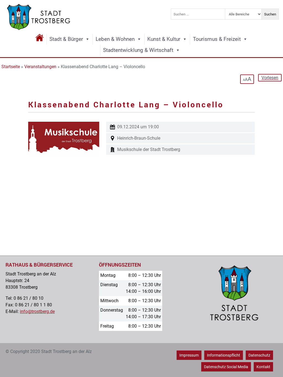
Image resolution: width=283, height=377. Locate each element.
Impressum (189, 355)
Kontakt (263, 367)
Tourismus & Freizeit (217, 39)
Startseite (10, 66)
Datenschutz (259, 355)
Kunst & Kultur (163, 39)
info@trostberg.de (37, 311)
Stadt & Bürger (66, 39)
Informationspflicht (223, 355)
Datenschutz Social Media (226, 367)
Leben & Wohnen (115, 39)
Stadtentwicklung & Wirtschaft (138, 50)
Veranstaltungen (40, 66)
